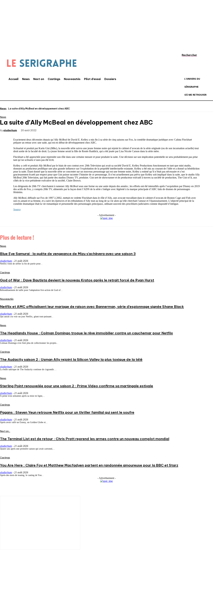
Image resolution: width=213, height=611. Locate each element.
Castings (5, 272)
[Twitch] (34, 589)
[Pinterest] (69, 130)
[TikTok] (24, 589)
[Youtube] (44, 589)
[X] (57, 130)
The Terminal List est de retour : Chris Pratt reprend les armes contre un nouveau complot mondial (84, 439)
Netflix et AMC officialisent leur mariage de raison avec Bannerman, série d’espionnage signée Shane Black (92, 306)
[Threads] (64, 589)
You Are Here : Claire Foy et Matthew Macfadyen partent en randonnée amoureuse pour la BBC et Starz (89, 465)
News (3, 108)
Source (17, 209)
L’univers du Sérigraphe (24, 577)
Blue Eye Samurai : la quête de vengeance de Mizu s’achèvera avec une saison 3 (68, 253)
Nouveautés (6, 299)
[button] (186, 55)
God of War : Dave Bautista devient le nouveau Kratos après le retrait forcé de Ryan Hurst (77, 280)
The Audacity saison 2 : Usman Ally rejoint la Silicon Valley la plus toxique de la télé (71, 359)
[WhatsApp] (81, 130)
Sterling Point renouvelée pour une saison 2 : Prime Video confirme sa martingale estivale (76, 386)
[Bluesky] (54, 589)
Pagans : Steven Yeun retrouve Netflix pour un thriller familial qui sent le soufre (67, 412)
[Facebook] (45, 130)
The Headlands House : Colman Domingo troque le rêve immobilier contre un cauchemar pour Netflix (86, 333)
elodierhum (10, 130)
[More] (94, 130)
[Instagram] (14, 589)
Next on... (5, 431)
